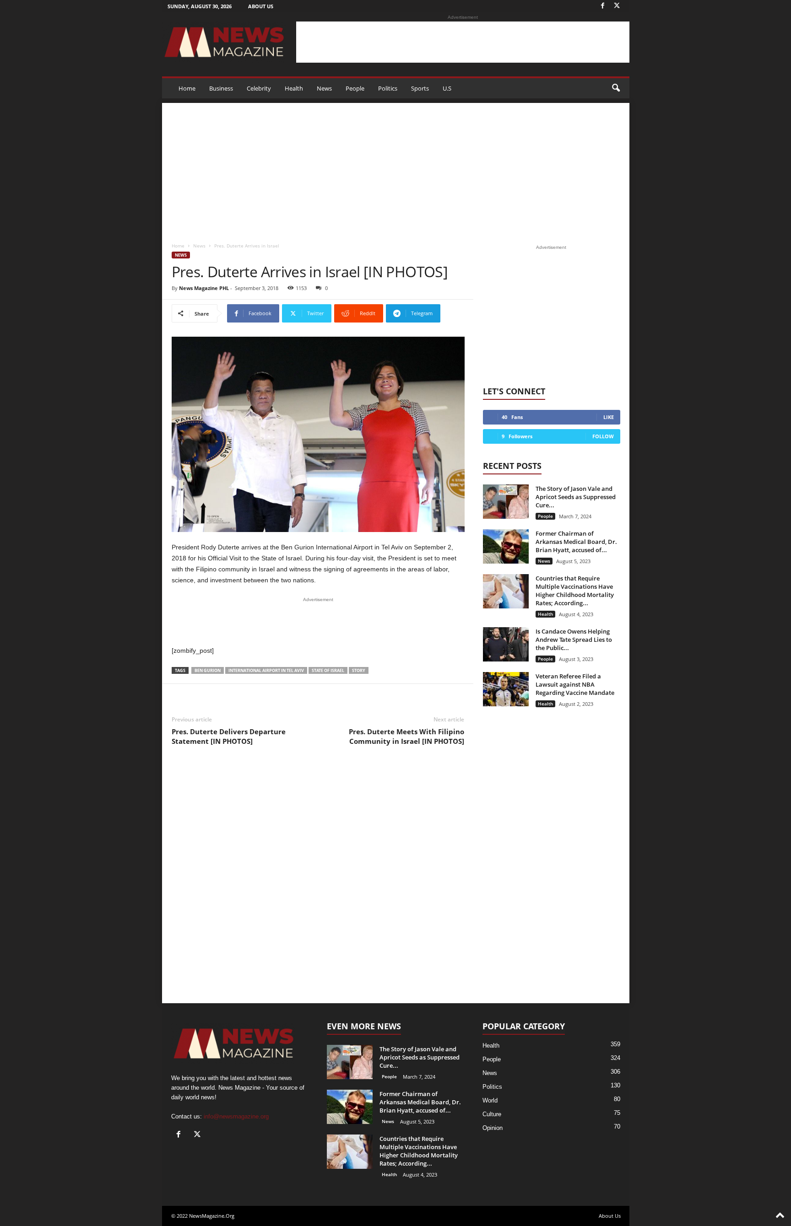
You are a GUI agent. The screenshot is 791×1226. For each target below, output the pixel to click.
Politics (387, 88)
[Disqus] (318, 882)
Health (294, 88)
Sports (420, 88)
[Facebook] (602, 6)
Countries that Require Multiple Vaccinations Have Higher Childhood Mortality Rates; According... (575, 590)
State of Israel (328, 670)
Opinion (492, 1127)
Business (221, 88)
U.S (447, 88)
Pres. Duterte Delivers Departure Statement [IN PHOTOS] (229, 736)
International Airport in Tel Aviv (266, 670)
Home (187, 88)
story (358, 670)
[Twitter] (617, 6)
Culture (491, 1114)
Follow (603, 436)
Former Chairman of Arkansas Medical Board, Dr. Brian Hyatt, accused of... (576, 541)
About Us (260, 6)
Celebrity (259, 88)
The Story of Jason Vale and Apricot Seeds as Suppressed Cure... (576, 496)
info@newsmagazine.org (236, 1116)
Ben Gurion (208, 670)
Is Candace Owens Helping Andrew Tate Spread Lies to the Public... (574, 639)
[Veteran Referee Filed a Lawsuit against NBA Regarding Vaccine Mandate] (506, 689)
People (355, 88)
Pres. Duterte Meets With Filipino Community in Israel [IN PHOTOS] (406, 736)
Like (608, 417)
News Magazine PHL (204, 288)
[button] (616, 88)
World (490, 1100)
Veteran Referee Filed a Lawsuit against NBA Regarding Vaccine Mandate (575, 684)
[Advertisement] (462, 42)
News (324, 88)
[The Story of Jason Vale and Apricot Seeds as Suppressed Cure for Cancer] (506, 501)
